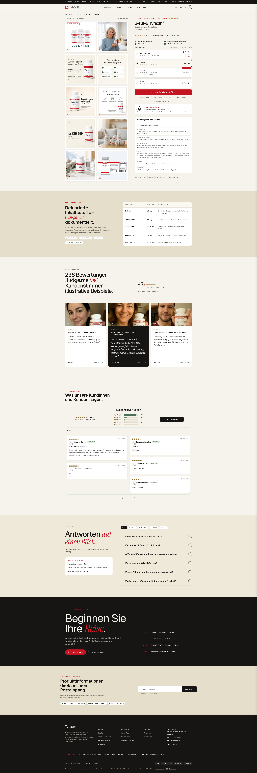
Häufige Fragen (125, 733)
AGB (167, 769)
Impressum (101, 744)
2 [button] (125, 498)
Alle (124, 527)
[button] (118, 415)
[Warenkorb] (190, 7)
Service (164, 527)
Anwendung (143, 527)
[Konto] (186, 7)
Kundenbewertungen (104, 737)
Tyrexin (118, 7)
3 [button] (129, 498)
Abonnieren (188, 689)
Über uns (129, 7)
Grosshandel (148, 737)
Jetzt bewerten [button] (172, 419)
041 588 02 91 (88, 571)
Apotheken (147, 729)
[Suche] (181, 7)
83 (158, 35)
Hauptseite (107, 7)
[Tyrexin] (72, 7)
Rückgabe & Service (127, 741)
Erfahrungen (141, 7)
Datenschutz (160, 769)
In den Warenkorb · (165, 92)
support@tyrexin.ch (75, 571)
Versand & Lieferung (104, 741)
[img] (74, 439)
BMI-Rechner (125, 729)
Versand (154, 527)
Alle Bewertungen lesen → (148, 291)
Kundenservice (126, 737)
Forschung (147, 733)
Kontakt (100, 733)
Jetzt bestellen (74, 652)
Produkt (132, 527)
